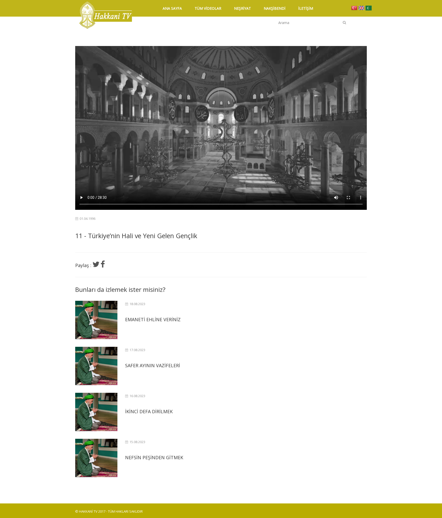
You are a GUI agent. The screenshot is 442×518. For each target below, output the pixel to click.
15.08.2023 (137, 442)
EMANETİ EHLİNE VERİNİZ (153, 319)
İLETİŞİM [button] (305, 8)
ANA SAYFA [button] (172, 8)
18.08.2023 (137, 304)
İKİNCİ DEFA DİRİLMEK (149, 411)
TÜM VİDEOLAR (208, 8)
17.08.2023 (137, 350)
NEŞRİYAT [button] (242, 8)
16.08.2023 (137, 396)
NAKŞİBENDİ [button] (274, 8)
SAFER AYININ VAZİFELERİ (152, 365)
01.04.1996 (87, 218)
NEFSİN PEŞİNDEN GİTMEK (154, 457)
